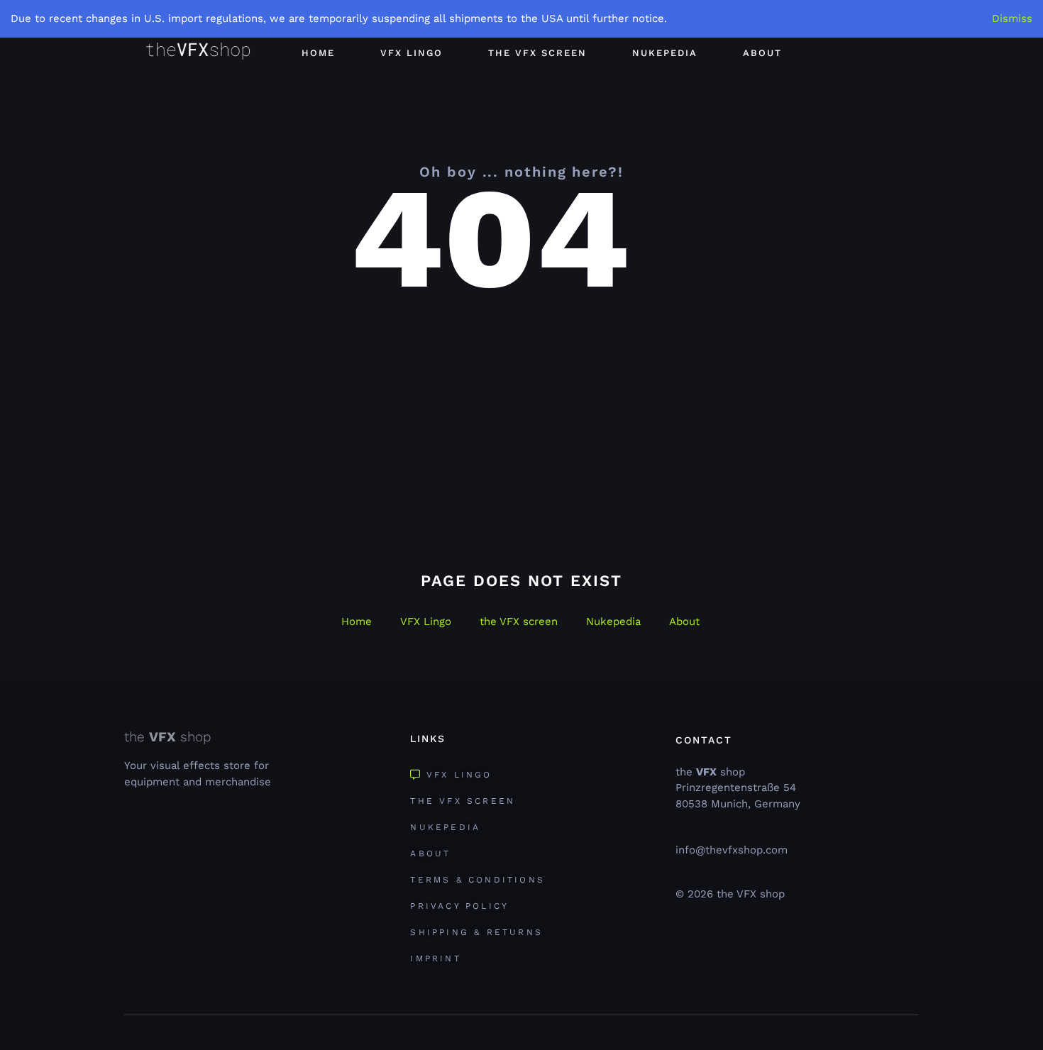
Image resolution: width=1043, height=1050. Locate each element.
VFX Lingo (411, 53)
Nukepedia (664, 53)
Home (318, 53)
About (762, 53)
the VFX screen (537, 53)
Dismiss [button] (1012, 18)
